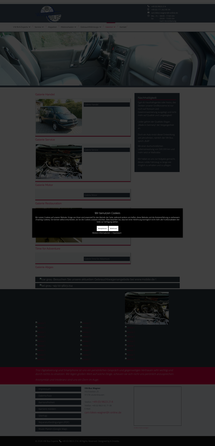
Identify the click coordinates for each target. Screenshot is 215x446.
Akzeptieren (102, 228)
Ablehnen (113, 228)
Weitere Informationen (101, 233)
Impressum (117, 233)
